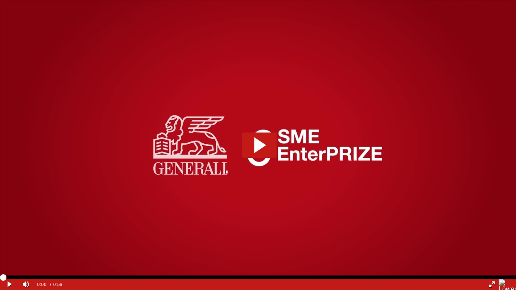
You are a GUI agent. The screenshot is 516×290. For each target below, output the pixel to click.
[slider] (258, 277)
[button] (259, 145)
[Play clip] (9, 284)
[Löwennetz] (507, 284)
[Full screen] (492, 284)
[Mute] (26, 284)
